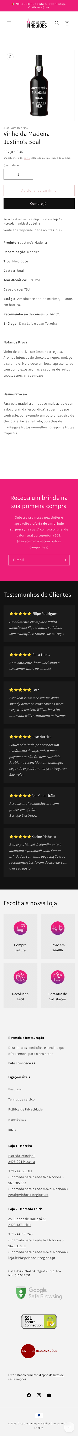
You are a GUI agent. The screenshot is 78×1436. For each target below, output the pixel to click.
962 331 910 (17, 1246)
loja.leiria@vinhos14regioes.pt (31, 1257)
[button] (9, 23)
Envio (27, 157)
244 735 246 (23, 1234)
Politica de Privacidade (25, 1109)
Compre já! (39, 203)
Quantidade (11, 165)
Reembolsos (17, 1119)
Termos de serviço (21, 1099)
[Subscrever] (64, 560)
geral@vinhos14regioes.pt (28, 1194)
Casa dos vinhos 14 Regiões (34, 1423)
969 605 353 (17, 1182)
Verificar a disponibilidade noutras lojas (33, 230)
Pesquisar (15, 1089)
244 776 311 (23, 1171)
